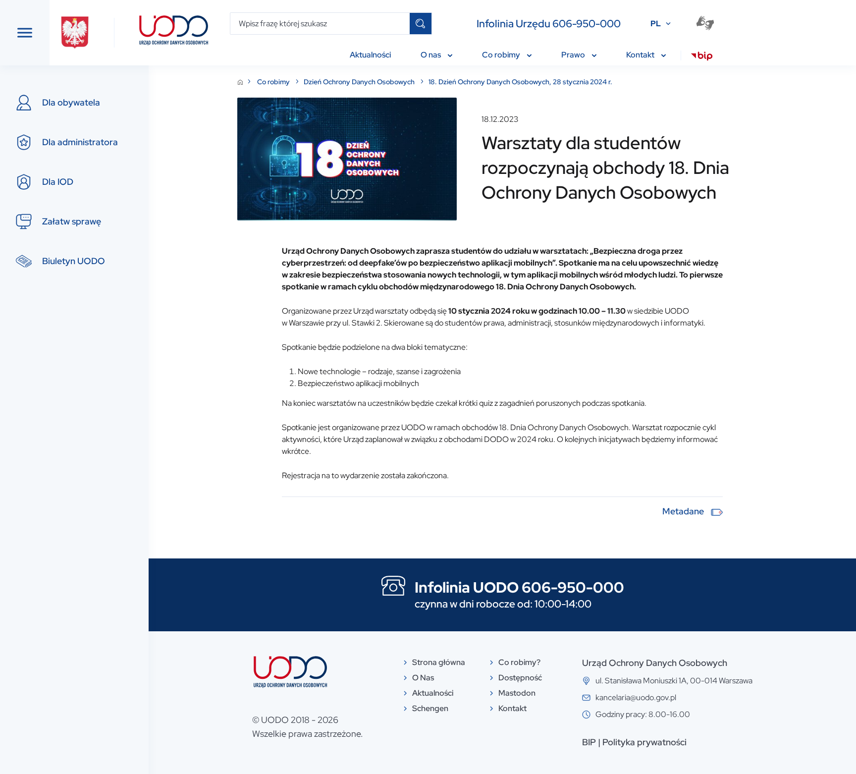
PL (655, 23)
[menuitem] (702, 57)
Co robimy (274, 81)
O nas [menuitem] (431, 55)
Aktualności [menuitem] (370, 55)
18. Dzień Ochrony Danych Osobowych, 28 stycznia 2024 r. (520, 81)
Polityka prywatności (644, 742)
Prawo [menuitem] (574, 55)
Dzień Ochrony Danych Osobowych (360, 81)
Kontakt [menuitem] (641, 55)
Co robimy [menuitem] (502, 55)
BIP (589, 742)
